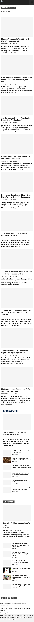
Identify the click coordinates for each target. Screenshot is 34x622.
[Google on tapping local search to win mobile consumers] (17, 144)
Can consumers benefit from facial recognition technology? (15, 119)
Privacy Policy (4, 606)
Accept (8, 620)
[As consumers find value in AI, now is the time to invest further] (17, 259)
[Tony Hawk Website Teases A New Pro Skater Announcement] (7, 482)
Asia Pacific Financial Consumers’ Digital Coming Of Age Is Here (14, 352)
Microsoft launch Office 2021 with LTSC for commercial (15, 40)
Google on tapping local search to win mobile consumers (15, 157)
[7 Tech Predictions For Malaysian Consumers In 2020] (17, 221)
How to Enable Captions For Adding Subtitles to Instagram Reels (21, 577)
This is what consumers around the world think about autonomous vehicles (16, 312)
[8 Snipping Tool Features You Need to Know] (17, 513)
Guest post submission (7, 603)
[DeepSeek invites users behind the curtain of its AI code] (7, 490)
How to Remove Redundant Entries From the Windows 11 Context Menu (20, 545)
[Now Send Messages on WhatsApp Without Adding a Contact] (7, 554)
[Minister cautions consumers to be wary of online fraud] (17, 376)
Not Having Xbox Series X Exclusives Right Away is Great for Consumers (16, 196)
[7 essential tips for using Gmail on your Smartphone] (7, 570)
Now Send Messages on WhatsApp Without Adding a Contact (20, 554)
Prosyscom (10, 613)
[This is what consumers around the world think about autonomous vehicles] (17, 298)
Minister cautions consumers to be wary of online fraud (15, 390)
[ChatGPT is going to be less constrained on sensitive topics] (7, 467)
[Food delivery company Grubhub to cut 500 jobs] (7, 453)
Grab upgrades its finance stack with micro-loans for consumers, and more (16, 80)
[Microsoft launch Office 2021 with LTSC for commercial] (17, 26)
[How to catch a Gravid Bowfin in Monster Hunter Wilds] (17, 422)
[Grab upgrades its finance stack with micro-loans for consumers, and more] (17, 65)
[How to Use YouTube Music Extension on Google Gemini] (7, 563)
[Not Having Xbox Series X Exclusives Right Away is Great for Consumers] (17, 182)
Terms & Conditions (20, 603)
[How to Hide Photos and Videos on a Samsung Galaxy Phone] (7, 586)
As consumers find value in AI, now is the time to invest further (16, 273)
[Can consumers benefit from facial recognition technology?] (17, 105)
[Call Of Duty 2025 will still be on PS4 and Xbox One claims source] (7, 460)
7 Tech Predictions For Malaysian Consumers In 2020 (14, 234)
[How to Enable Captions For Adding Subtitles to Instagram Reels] (7, 577)
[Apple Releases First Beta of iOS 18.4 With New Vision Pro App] (7, 475)
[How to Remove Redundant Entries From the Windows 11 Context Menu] (7, 545)
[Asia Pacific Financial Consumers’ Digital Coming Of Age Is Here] (17, 338)
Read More (13, 620)
